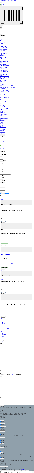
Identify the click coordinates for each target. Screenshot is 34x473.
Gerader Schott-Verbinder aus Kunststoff (5, 254)
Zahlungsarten (10, 37)
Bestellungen (13, 37)
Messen (2, 321)
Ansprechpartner (3, 323)
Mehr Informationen (23, 469)
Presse (2, 322)
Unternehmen (1, 318)
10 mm (3, 177)
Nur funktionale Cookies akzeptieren (11, 470)
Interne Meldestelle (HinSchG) (5, 329)
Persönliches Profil (4, 37)
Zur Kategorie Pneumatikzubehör (3, 59)
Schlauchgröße (2, 161)
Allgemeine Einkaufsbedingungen (5, 328)
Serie (1, 156)
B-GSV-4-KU (2, 208)
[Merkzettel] (5, 33)
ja (2, 191)
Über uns (3, 320)
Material (1, 179)
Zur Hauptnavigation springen (13, 0)
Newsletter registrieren (2, 342)
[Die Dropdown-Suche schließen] (2, 25)
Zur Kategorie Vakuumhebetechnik (4, 102)
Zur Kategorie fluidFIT (2, 55)
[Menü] (1, 5)
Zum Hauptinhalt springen (3, 0)
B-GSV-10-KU (2, 279)
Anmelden (1, 36)
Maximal (2, 195)
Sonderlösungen (3, 336)
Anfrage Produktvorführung (4, 334)
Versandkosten (12, 374)
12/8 (2, 171)
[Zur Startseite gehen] (2, 4)
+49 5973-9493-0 (3, 339)
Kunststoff (3, 180)
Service (1, 331)
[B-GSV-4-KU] (2, 199)
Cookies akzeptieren (18, 470)
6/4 (2, 165)
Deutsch (2, 136)
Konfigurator (3, 335)
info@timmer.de (3, 341)
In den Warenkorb (3, 222)
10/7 (2, 169)
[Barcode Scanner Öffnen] (11, 15)
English (2, 3)
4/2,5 (2, 163)
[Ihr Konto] (1, 34)
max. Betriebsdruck (2, 187)
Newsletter (1, 1)
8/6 (2, 167)
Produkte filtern (2, 151)
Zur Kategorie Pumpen (2, 44)
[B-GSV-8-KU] (2, 246)
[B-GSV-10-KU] (3, 270)
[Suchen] (1, 25)
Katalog (12, 263)
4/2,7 (2, 164)
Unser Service (3, 333)
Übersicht (1, 37)
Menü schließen (3, 35)
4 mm (3, 175)
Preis (1, 192)
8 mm (3, 176)
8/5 (2, 166)
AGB (2, 327)
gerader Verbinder (4, 160)
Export (15, 37)
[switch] (0, 406)
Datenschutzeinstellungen (3, 470)
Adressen (7, 37)
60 (2, 183)
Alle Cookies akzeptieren (25, 470)
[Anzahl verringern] (1, 221)
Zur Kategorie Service (2, 120)
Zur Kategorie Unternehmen (3, 127)
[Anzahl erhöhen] (5, 221)
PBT (2, 181)
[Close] (0, 471)
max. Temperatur (2, 182)
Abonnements (17, 37)
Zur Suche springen (8, 0)
